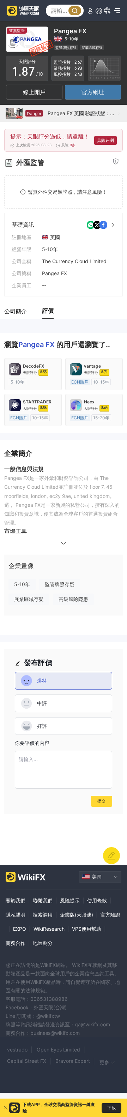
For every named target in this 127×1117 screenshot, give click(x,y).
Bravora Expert (72, 1061)
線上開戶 (34, 92)
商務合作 (15, 943)
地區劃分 (43, 943)
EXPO (19, 929)
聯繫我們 (43, 900)
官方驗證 (110, 915)
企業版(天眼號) (76, 915)
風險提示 (70, 900)
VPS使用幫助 (86, 929)
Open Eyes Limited (58, 1050)
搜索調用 (43, 915)
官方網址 (92, 92)
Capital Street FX (26, 1061)
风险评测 (105, 140)
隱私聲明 (15, 915)
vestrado (17, 1050)
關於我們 (15, 900)
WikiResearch (49, 929)
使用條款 (97, 900)
